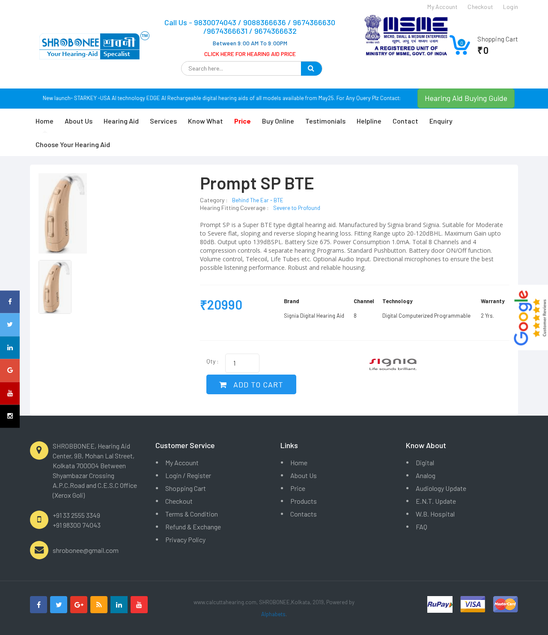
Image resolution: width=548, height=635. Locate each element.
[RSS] (98, 604)
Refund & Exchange (193, 527)
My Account (182, 462)
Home (45, 121)
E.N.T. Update (436, 501)
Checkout (179, 501)
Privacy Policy (185, 539)
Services (163, 121)
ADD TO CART (257, 384)
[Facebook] (38, 604)
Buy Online (278, 121)
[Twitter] (58, 604)
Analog (425, 475)
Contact (405, 121)
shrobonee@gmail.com (86, 550)
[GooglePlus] (78, 604)
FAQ (421, 527)
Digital (425, 462)
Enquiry (441, 121)
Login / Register (188, 475)
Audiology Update (441, 488)
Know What (205, 121)
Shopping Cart (185, 488)
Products (303, 501)
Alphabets (273, 614)
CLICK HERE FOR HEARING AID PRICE (250, 53)
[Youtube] (139, 604)
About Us (78, 121)
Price (297, 488)
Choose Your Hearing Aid (73, 144)
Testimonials (325, 121)
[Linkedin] (119, 604)
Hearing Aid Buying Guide (466, 98)
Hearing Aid (121, 121)
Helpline (369, 121)
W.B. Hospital (435, 514)
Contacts (303, 514)
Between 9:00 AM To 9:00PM (250, 43)
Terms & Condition (191, 514)
